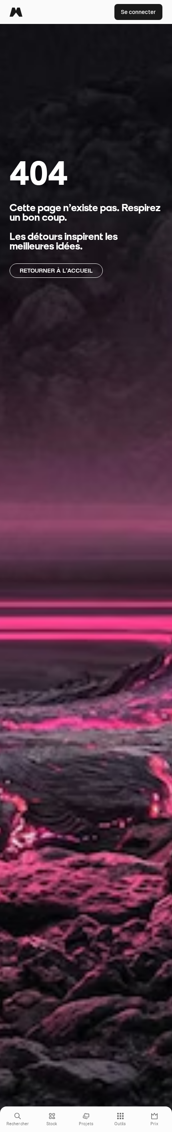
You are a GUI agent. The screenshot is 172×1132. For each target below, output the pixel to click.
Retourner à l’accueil (56, 270)
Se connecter (138, 12)
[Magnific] (16, 12)
